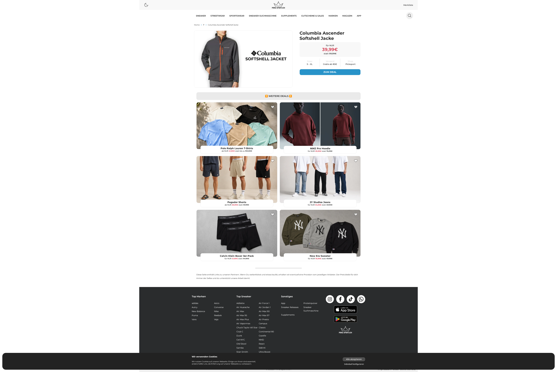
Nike (216, 311)
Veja (216, 319)
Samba (240, 348)
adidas (195, 303)
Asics (216, 303)
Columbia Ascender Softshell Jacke (223, 25)
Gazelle (262, 335)
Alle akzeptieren (354, 359)
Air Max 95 (241, 315)
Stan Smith (242, 352)
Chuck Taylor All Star (247, 327)
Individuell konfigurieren (354, 364)
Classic (262, 327)
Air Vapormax (243, 323)
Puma (195, 315)
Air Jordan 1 (265, 307)
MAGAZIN (347, 15)
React (262, 343)
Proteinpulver (310, 303)
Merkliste (408, 5)
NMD (261, 339)
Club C (239, 331)
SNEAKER (201, 15)
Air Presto (264, 319)
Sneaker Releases (290, 307)
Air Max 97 (264, 315)
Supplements (289, 15)
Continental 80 (266, 331)
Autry (194, 307)
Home (197, 25)
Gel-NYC (240, 339)
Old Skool (241, 343)
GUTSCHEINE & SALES (312, 15)
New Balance (198, 311)
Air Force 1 (264, 303)
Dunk (239, 335)
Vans (194, 319)
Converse (219, 307)
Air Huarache (242, 307)
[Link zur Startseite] (345, 329)
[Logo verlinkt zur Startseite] (278, 5)
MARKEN (333, 15)
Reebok (218, 315)
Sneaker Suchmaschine (262, 15)
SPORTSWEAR (236, 15)
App (359, 15)
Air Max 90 (264, 311)
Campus (263, 323)
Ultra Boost (264, 352)
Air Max (240, 311)
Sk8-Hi (262, 348)
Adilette (240, 303)
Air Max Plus (242, 319)
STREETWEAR (217, 15)
